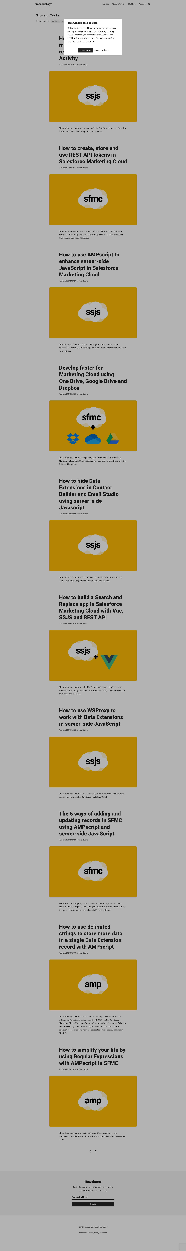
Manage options (100, 50)
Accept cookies (85, 50)
